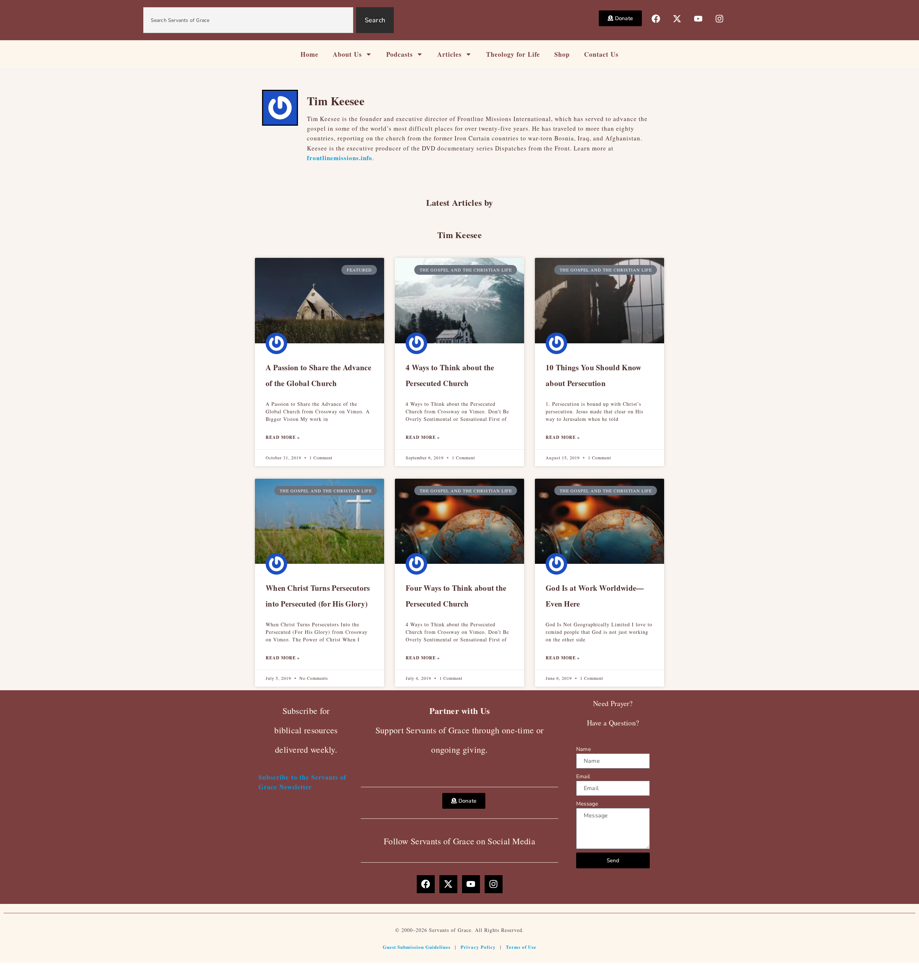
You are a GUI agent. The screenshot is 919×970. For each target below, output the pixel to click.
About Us (347, 54)
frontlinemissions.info (339, 157)
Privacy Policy (478, 946)
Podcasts (399, 54)
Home (309, 54)
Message (587, 803)
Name (583, 749)
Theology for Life (513, 54)
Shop (562, 54)
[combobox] (248, 20)
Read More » (283, 437)
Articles (449, 54)
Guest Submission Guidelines (417, 946)
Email (583, 776)
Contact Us (601, 54)
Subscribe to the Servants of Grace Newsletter (302, 782)
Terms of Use (521, 946)
